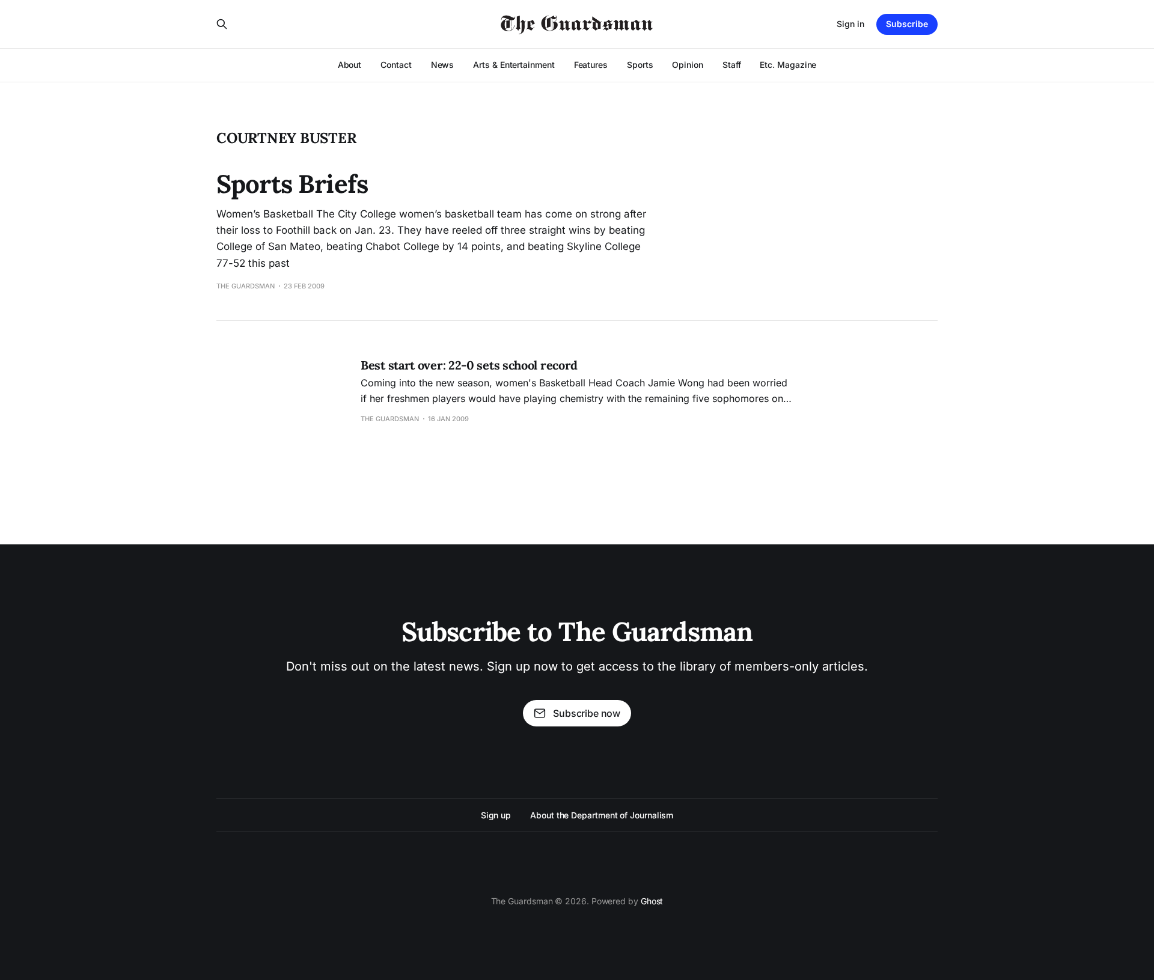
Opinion (687, 64)
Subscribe (907, 24)
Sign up (496, 815)
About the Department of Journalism (601, 815)
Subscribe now (586, 713)
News (442, 64)
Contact (395, 64)
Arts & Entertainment (513, 64)
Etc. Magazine (788, 64)
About (350, 64)
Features (591, 64)
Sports (640, 64)
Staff (731, 64)
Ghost (652, 901)
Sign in (850, 24)
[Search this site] (222, 24)
